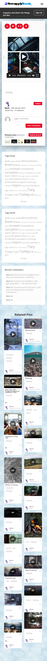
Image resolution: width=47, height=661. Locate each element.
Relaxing (9, 92)
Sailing (33, 185)
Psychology (31, 182)
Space (11, 190)
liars (36, 176)
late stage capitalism (25, 176)
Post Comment (33, 125)
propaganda (22, 182)
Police (24, 179)
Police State (31, 179)
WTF (7, 198)
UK (32, 194)
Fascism (21, 173)
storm (16, 190)
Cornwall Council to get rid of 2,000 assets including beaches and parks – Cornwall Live (23, 289)
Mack (11, 370)
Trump (8, 194)
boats (18, 161)
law (33, 176)
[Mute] (33, 75)
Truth (16, 194)
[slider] (22, 75)
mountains (9, 355)
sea (38, 186)
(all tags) (23, 201)
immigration (29, 173)
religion (16, 185)
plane (18, 178)
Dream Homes (34, 481)
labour (14, 175)
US (35, 195)
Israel (35, 173)
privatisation (11, 182)
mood (8, 548)
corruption (11, 172)
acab (7, 161)
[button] (23, 57)
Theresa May (23, 190)
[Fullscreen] (37, 75)
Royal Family (25, 186)
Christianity (31, 165)
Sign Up (39, 12)
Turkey (24, 194)
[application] (23, 57)
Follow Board (35, 135)
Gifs (31, 424)
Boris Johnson (29, 161)
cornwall (14, 168)
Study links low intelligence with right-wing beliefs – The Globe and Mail (22, 282)
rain (14, 548)
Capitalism (24, 165)
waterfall (9, 361)
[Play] (10, 75)
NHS (12, 179)
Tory (31, 189)
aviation (13, 161)
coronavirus (27, 168)
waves (39, 195)
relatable (8, 186)
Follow (38, 103)
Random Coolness (15, 372)
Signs (7, 190)
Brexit (9, 165)
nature (7, 179)
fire (27, 542)
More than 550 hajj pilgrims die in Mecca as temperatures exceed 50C (22, 276)
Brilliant (16, 165)
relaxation (9, 488)
